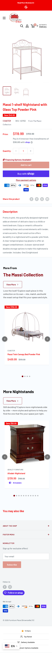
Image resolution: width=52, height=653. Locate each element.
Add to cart (26, 165)
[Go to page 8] (30, 495)
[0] (33, 26)
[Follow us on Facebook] (5, 587)
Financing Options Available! (18, 160)
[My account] (27, 26)
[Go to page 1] (22, 376)
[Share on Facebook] (31, 199)
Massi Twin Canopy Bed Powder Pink (23, 354)
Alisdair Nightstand (16, 473)
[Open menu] (4, 18)
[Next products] (47, 339)
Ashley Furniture (15, 469)
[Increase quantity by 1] (31, 151)
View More (11, 284)
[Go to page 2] (25, 376)
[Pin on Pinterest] (37, 199)
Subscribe (12, 564)
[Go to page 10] (35, 495)
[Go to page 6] (26, 495)
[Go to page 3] (27, 376)
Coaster (7, 121)
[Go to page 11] (37, 495)
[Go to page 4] (29, 376)
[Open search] (21, 26)
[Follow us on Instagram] (10, 587)
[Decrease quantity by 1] (16, 151)
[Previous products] (4, 339)
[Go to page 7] (28, 495)
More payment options (26, 180)
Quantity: (7, 151)
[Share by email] (47, 199)
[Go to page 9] (33, 495)
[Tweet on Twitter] (42, 199)
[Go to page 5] (23, 495)
